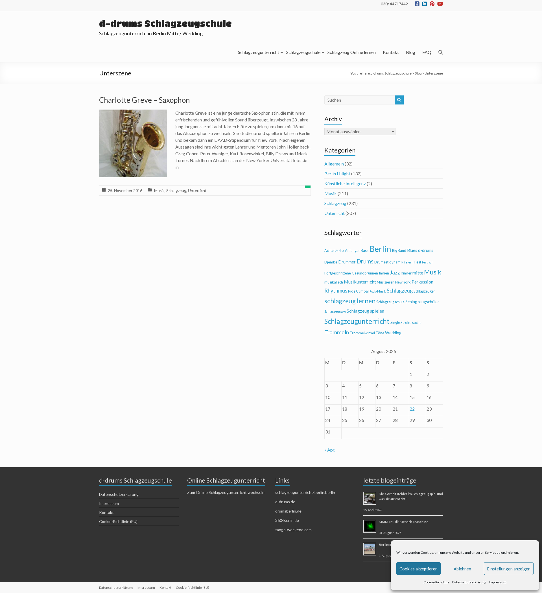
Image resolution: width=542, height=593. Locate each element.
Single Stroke (400, 322)
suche (416, 322)
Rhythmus (335, 290)
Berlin (380, 249)
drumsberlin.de (288, 511)
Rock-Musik (378, 291)
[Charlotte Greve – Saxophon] (133, 113)
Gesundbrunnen (365, 273)
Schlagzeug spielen (365, 310)
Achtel (329, 250)
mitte (417, 272)
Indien (384, 273)
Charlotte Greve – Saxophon (144, 99)
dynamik (396, 262)
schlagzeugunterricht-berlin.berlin (305, 492)
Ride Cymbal (358, 291)
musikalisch (333, 282)
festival (427, 262)
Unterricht (197, 190)
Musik (159, 190)
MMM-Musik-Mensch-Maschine (403, 522)
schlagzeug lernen (349, 301)
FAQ (426, 52)
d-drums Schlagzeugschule (165, 23)
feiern (409, 262)
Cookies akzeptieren (418, 568)
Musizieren (385, 282)
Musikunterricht (360, 281)
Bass (364, 250)
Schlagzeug (176, 190)
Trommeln (336, 332)
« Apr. (329, 449)
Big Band (399, 250)
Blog (410, 52)
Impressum (497, 582)
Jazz (395, 272)
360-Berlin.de (287, 520)
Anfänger (352, 250)
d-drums (425, 250)
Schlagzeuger (424, 291)
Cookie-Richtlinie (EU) (118, 521)
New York (403, 282)
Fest (417, 262)
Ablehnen (462, 568)
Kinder (406, 273)
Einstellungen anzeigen (508, 568)
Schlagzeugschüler (422, 301)
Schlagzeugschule (303, 52)
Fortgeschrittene (337, 273)
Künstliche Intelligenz (345, 183)
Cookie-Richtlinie (436, 582)
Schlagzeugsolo (335, 311)
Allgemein (334, 163)
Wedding (393, 332)
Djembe (330, 262)
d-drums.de (285, 501)
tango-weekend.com (293, 529)
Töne (380, 333)
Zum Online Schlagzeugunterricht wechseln (226, 492)
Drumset (381, 262)
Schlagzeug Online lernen (351, 52)
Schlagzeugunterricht (258, 52)
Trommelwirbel (362, 333)
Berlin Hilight (337, 173)
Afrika (339, 250)
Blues (412, 250)
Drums (365, 261)
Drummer (347, 262)
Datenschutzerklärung (469, 582)
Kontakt (391, 52)
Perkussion (422, 281)
